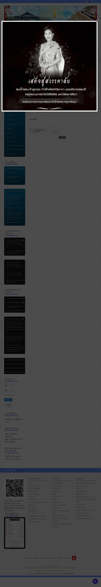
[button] (97, 20)
